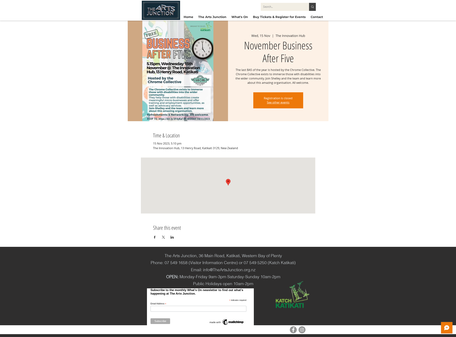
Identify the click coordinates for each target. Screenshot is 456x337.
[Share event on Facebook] (154, 237)
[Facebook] (293, 329)
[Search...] (312, 7)
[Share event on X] (163, 237)
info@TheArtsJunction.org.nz (229, 269)
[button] (279, 17)
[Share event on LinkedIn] (172, 237)
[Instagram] (302, 329)
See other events (278, 102)
